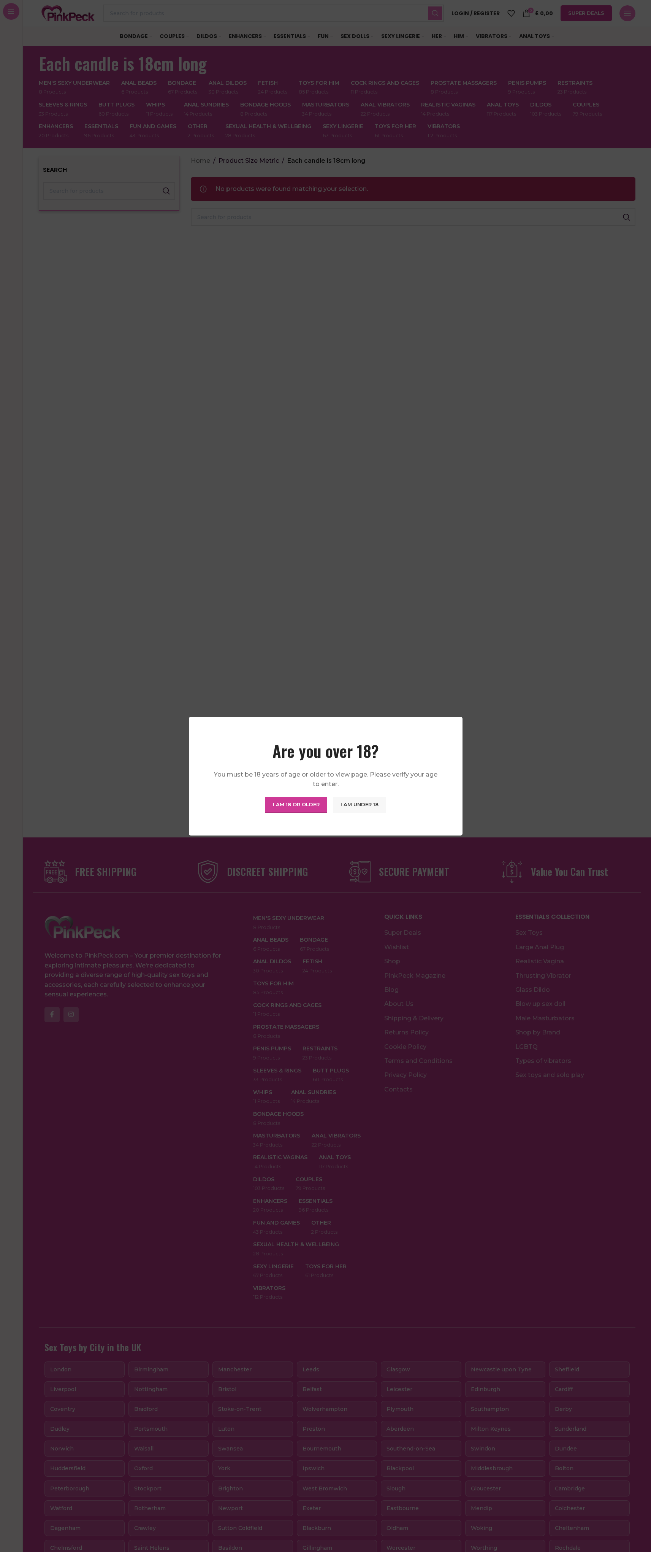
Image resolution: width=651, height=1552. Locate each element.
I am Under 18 (360, 804)
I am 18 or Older (296, 804)
